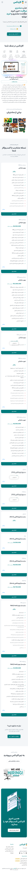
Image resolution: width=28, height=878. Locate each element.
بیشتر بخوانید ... (14, 82)
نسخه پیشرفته (13, 29)
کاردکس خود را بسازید (13, 34)
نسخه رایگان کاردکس (9, 851)
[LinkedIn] (22, 853)
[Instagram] (26, 853)
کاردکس (14, 868)
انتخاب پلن (14, 214)
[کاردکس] (18, 2)
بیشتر (3, 209)
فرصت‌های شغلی (21, 858)
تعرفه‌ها (11, 853)
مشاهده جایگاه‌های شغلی (14, 761)
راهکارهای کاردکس (23, 863)
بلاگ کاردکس (24, 865)
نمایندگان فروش (21, 861)
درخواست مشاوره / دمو (14, 736)
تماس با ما (25, 848)
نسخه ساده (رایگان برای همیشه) (13, 26)
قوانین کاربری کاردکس (9, 849)
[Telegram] (19, 853)
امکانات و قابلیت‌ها (9, 847)
